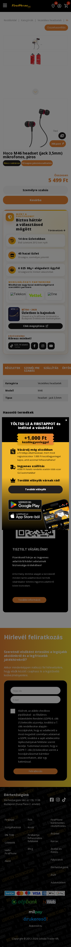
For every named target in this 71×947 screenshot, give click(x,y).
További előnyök (35, 489)
